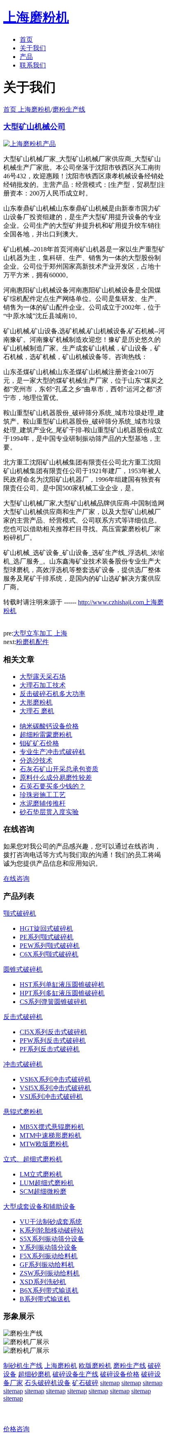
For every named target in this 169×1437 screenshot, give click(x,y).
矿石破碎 (85, 1382)
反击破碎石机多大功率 (52, 693)
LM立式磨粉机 (41, 1174)
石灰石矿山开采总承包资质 (59, 769)
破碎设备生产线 (75, 1374)
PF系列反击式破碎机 (50, 1049)
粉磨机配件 (32, 641)
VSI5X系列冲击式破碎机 (55, 1087)
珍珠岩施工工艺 (43, 794)
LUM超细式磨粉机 (47, 1182)
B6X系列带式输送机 (49, 1290)
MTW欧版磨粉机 (44, 1144)
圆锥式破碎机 (23, 969)
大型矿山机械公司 (34, 126)
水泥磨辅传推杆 (43, 803)
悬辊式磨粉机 (23, 1111)
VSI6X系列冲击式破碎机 (55, 1079)
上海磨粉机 (60, 1365)
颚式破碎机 (19, 913)
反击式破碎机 (23, 1016)
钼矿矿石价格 (39, 743)
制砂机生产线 (23, 1365)
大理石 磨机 (37, 710)
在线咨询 (16, 878)
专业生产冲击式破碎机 (52, 751)
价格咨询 (16, 1429)
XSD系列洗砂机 (43, 1281)
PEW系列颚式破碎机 (50, 945)
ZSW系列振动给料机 (50, 1273)
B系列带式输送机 (45, 1299)
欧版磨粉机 (95, 1365)
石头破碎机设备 (48, 1382)
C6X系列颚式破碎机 (49, 954)
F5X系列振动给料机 (49, 1256)
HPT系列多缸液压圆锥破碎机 (62, 993)
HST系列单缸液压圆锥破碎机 (62, 984)
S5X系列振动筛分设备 (52, 1238)
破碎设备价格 (119, 1374)
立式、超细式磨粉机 (32, 1159)
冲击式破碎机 (23, 1064)
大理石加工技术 (43, 685)
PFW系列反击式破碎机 (53, 1040)
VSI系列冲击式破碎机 (51, 1096)
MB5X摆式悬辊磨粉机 (52, 1126)
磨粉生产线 (69, 109)
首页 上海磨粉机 (27, 109)
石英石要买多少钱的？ (52, 786)
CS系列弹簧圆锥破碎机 (53, 1001)
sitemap (110, 1382)
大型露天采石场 (43, 676)
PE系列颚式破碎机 (46, 937)
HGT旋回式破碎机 (46, 928)
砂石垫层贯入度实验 (49, 811)
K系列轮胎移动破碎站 (52, 1230)
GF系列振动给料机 (47, 1264)
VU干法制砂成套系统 (51, 1221)
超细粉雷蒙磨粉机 (46, 734)
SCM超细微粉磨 (43, 1191)
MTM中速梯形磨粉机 (50, 1135)
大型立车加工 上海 (40, 633)
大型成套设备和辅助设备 (39, 1206)
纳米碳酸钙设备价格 (49, 726)
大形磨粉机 (36, 702)
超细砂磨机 (34, 1374)
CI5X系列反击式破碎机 (53, 1031)
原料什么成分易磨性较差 (56, 777)
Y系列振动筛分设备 (48, 1247)
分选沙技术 (36, 760)
